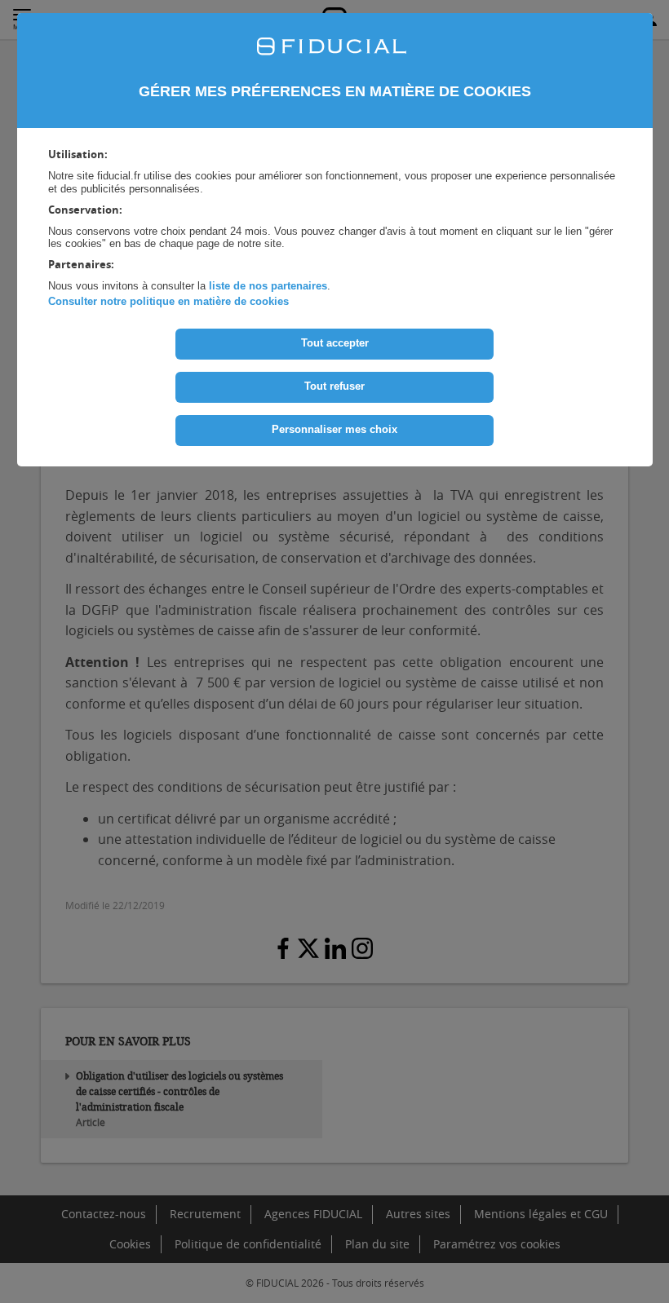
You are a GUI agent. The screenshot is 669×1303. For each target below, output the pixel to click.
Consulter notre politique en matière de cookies (168, 301)
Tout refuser (334, 386)
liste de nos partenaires (268, 286)
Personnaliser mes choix (334, 429)
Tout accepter (335, 343)
